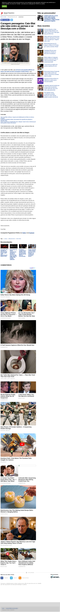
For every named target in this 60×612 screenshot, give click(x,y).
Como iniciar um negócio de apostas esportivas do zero (50, 65)
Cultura (5, 238)
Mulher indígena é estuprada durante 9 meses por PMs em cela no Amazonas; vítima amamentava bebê (51, 59)
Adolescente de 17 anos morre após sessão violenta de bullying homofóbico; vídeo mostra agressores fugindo (51, 18)
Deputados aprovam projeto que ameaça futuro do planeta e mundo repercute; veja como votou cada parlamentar (51, 88)
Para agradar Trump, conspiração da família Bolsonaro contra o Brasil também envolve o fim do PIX (51, 95)
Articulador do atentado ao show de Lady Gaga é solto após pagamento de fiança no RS (4, 253)
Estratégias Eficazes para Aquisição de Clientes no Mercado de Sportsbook (50, 52)
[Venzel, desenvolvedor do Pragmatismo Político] (55, 576)
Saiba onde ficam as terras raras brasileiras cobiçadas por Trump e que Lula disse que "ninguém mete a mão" (51, 39)
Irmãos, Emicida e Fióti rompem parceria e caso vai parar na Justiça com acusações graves (32, 253)
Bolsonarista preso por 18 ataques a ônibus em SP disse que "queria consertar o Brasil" (51, 45)
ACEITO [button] (4, 6)
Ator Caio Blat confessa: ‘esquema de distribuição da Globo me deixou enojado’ (17, 117)
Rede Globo (18, 238)
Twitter (24, 233)
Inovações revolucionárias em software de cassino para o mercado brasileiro (51, 80)
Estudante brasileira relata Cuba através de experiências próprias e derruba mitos (16, 120)
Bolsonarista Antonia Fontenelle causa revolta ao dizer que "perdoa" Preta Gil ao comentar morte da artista (51, 74)
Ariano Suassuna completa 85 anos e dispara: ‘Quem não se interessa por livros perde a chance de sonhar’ (18, 122)
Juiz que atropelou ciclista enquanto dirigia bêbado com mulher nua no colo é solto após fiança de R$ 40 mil (51, 31)
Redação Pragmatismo (9, 12)
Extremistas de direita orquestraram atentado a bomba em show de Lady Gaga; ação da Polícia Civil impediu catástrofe (13, 254)
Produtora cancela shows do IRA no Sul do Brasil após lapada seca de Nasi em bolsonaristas (22, 253)
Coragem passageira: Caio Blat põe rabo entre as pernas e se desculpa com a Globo (18, 26)
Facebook (31, 233)
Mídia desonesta (12, 238)
